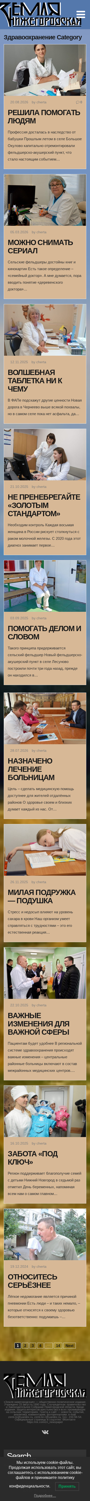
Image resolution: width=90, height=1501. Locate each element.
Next (70, 1345)
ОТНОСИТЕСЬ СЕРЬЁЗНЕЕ (32, 1281)
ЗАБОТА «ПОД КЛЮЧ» (33, 1158)
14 (58, 1345)
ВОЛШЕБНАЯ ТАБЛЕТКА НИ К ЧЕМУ (35, 380)
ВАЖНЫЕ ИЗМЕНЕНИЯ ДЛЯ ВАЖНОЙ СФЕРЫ (39, 1023)
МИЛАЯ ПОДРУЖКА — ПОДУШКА (42, 896)
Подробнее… (45, 1495)
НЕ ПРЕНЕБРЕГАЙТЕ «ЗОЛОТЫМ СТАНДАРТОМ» (44, 505)
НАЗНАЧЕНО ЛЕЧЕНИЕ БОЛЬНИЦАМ (31, 769)
